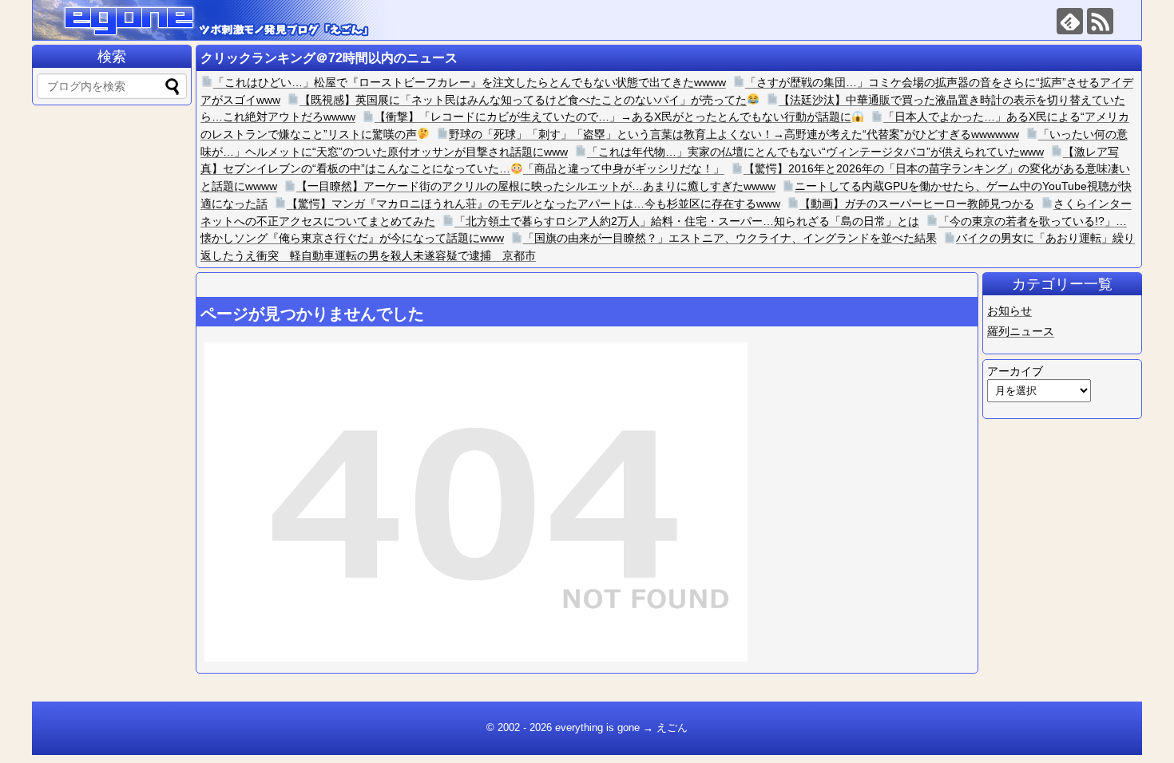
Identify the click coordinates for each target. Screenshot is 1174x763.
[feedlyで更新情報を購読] (1070, 21)
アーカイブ (1015, 371)
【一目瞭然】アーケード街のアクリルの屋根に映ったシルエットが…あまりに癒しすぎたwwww (535, 186)
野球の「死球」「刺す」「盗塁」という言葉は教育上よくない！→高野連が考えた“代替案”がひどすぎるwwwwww (734, 134)
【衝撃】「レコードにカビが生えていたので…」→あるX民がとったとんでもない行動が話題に (613, 116)
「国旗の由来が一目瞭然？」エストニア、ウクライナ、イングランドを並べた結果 (730, 237)
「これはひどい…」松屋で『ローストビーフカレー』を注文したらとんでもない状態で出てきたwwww (469, 82)
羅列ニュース (1020, 331)
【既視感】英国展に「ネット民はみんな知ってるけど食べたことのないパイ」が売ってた (523, 99)
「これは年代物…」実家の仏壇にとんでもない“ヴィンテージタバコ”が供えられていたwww (815, 151)
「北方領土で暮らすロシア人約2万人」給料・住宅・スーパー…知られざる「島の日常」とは (686, 221)
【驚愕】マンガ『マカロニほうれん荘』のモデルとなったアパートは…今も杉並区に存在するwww (533, 203)
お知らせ (1009, 310)
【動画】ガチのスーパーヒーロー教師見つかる (916, 203)
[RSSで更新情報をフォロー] (1100, 21)
